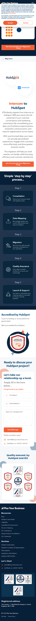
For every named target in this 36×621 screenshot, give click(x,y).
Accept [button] (10, 23)
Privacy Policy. (12, 13)
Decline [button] (25, 23)
